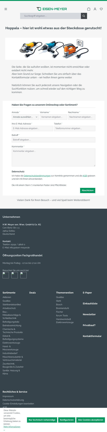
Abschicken (88, 190)
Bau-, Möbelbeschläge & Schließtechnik (12, 315)
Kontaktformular (92, 336)
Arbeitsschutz (9, 308)
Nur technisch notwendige (42, 420)
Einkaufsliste (90, 303)
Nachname (74, 112)
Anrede (16, 112)
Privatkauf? (89, 325)
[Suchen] (84, 16)
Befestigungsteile (11, 322)
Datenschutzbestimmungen (37, 176)
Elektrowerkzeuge (11, 343)
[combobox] (50, 16)
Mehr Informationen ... (12, 428)
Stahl (58, 301)
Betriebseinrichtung (12, 325)
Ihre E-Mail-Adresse (22, 124)
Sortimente (9, 292)
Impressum (8, 396)
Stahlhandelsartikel (12, 304)
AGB (85, 176)
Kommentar (18, 146)
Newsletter (89, 314)
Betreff (15, 135)
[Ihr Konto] (95, 9)
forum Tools (62, 315)
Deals (32, 292)
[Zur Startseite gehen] (51, 9)
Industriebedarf (10, 353)
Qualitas (6, 301)
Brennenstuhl (62, 308)
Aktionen (7, 297)
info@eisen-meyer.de (20, 247)
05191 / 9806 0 (18, 244)
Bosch (59, 304)
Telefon (58, 124)
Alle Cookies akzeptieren (90, 420)
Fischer (59, 312)
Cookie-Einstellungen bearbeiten (18, 403)
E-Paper (87, 292)
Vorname (45, 112)
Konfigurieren (67, 420)
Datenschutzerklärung (13, 400)
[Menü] (6, 9)
